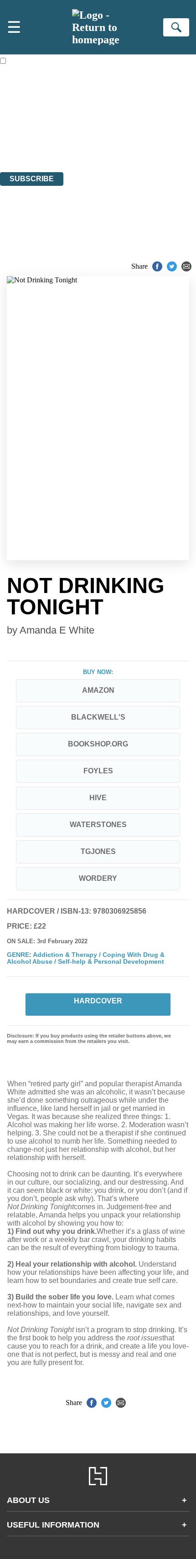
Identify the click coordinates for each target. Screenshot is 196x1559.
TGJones (98, 851)
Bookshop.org (98, 744)
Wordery (98, 878)
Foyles (98, 771)
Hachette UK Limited (93, 119)
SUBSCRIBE (32, 179)
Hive (98, 798)
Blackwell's (98, 717)
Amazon (98, 690)
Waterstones (98, 824)
